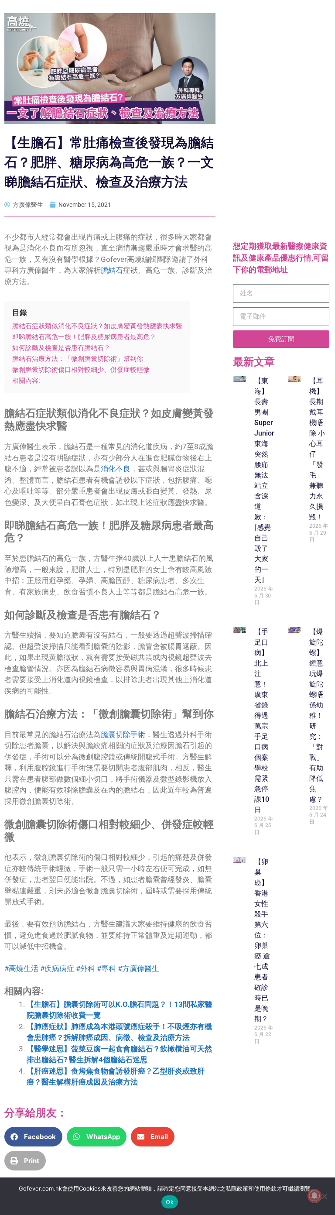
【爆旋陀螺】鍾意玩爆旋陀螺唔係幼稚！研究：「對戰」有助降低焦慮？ (316, 715)
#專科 (105, 968)
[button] (33, 1136)
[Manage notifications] (314, 1196)
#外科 (85, 968)
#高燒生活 (21, 968)
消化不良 (115, 468)
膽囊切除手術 (123, 734)
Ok (170, 1201)
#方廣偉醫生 (137, 968)
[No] (324, 1196)
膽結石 (112, 270)
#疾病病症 (57, 968)
